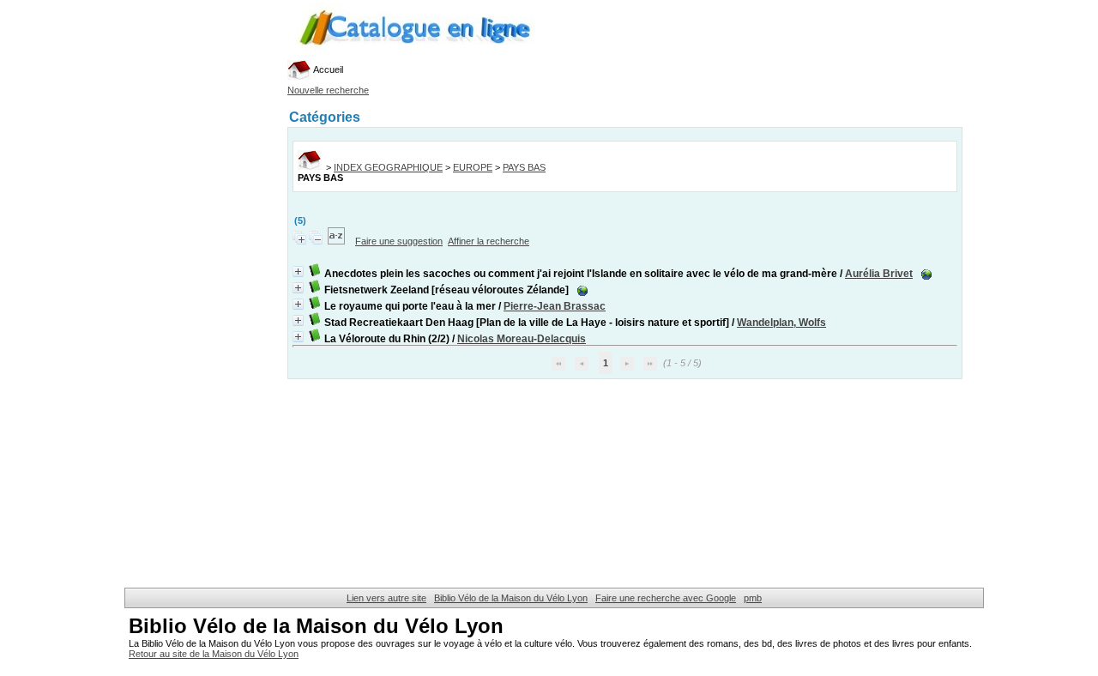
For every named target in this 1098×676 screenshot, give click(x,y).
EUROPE (472, 167)
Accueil (327, 69)
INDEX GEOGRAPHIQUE (388, 167)
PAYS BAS (524, 167)
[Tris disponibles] (337, 241)
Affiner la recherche (488, 241)
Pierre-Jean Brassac (555, 306)
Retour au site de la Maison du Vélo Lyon (214, 654)
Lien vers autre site (386, 598)
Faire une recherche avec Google (665, 598)
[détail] (298, 271)
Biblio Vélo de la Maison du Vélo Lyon (511, 598)
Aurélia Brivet (879, 274)
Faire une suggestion (399, 241)
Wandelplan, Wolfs (781, 323)
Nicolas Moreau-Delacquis (521, 339)
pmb (753, 598)
